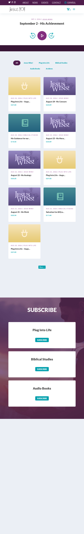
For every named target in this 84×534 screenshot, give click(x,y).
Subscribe (42, 340)
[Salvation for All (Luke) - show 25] (60, 197)
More (41, 267)
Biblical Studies (61, 63)
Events (44, 2)
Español (71, 2)
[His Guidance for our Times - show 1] (24, 123)
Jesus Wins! (48, 19)
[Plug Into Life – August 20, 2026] (24, 234)
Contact (56, 2)
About (26, 2)
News (35, 2)
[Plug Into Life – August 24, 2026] (24, 86)
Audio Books (35, 69)
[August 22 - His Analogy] (24, 160)
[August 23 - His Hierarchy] (60, 123)
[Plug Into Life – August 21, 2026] (60, 160)
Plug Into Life (44, 63)
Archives (49, 69)
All (17, 63)
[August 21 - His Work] (24, 197)
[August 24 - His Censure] (60, 86)
